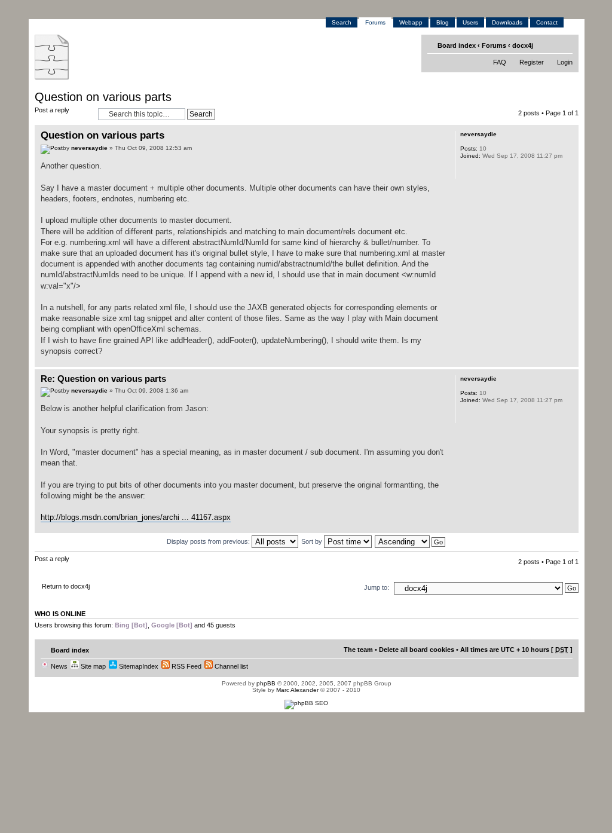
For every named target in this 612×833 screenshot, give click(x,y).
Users (470, 22)
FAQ (499, 62)
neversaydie (89, 148)
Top (569, 360)
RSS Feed (185, 666)
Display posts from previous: (209, 541)
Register (531, 62)
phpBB (266, 683)
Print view (546, 45)
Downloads (507, 22)
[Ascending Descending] (410, 541)
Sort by (312, 541)
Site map (92, 666)
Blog (442, 22)
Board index (456, 45)
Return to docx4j (66, 586)
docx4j (522, 45)
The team (358, 649)
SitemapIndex (137, 666)
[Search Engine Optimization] (306, 703)
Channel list (230, 666)
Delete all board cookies (416, 649)
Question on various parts (103, 96)
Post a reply (52, 110)
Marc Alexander (297, 690)
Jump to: (376, 587)
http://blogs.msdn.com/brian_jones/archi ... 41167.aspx (136, 517)
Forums (375, 22)
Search (341, 22)
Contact (547, 22)
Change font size (565, 45)
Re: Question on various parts (103, 378)
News (58, 666)
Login (565, 62)
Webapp (411, 22)
